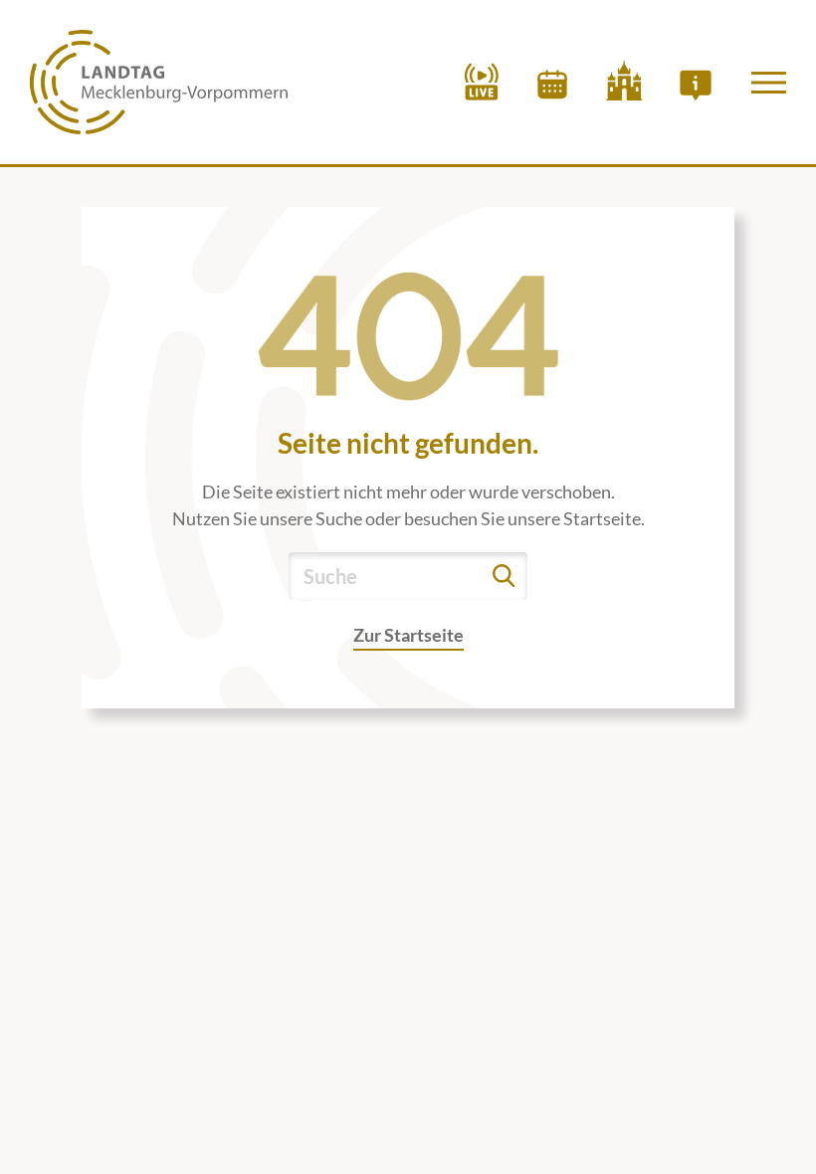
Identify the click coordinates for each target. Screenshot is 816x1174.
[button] (768, 82)
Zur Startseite (408, 635)
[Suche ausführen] (503, 576)
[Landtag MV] (159, 82)
